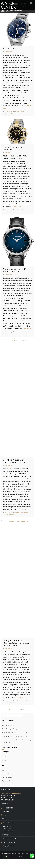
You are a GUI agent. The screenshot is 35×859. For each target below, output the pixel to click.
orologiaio (27, 111)
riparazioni (5, 113)
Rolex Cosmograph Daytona (13, 148)
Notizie (6, 111)
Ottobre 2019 (6, 774)
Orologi (10, 111)
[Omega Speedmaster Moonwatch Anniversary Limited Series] (17, 582)
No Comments (8, 51)
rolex (10, 212)
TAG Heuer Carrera (13, 48)
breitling (23, 512)
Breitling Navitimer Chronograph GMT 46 (14, 461)
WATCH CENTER (8, 5)
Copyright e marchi (8, 846)
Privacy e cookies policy (10, 839)
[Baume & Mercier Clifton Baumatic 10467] (17, 245)
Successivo (22, 709)
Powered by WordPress (8, 853)
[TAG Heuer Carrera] (17, 32)
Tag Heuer (11, 113)
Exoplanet (22, 853)
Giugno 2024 (6, 770)
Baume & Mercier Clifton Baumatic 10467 (16, 270)
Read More (17, 206)
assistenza (17, 111)
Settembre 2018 (7, 777)
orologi (22, 111)
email (4, 815)
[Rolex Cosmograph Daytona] (17, 135)
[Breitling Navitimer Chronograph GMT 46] (17, 401)
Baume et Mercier (25, 332)
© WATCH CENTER (17, 856)
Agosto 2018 (6, 781)
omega (22, 701)
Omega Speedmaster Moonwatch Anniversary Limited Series (16, 643)
